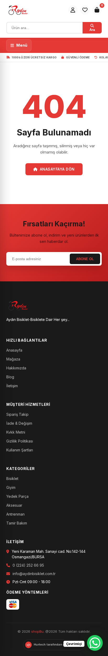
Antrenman (15, 514)
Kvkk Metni (15, 432)
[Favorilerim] (85, 10)
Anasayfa (14, 350)
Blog (10, 377)
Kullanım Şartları (19, 450)
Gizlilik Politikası (19, 441)
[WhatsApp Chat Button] (95, 643)
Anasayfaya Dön (57, 169)
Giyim (10, 487)
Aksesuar (14, 505)
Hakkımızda (16, 368)
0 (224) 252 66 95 (28, 565)
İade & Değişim (19, 423)
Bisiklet (12, 478)
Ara (92, 30)
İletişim (12, 386)
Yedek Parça (17, 496)
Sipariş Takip (17, 414)
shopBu (37, 631)
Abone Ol (85, 259)
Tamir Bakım (16, 523)
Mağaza (13, 359)
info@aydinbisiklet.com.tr (34, 573)
